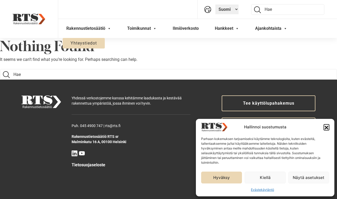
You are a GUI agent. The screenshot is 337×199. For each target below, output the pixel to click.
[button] (326, 127)
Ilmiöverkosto (186, 28)
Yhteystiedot (84, 43)
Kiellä (265, 177)
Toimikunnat (139, 28)
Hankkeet (224, 28)
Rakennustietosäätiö (85, 28)
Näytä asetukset (308, 177)
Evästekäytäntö (262, 190)
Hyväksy (221, 177)
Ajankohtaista (268, 28)
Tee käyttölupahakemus (268, 103)
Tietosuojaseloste (88, 164)
